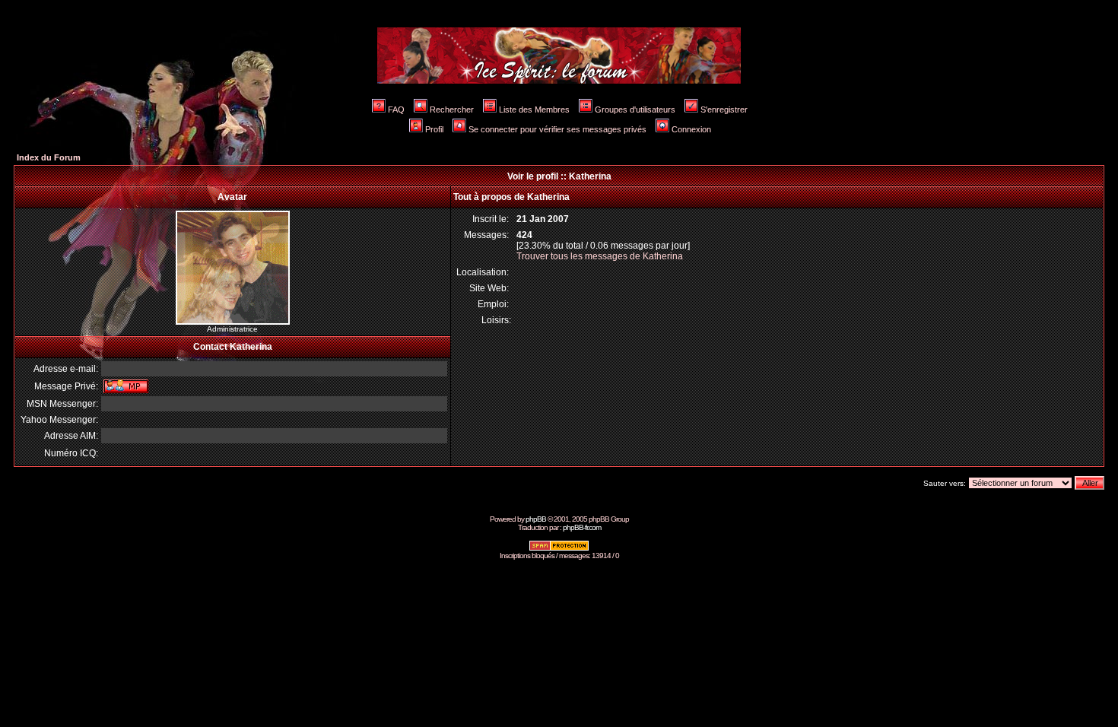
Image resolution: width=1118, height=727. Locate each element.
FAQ (396, 109)
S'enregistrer (724, 109)
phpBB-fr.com (582, 527)
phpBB (536, 519)
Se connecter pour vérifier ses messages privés (557, 129)
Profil (434, 129)
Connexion (691, 129)
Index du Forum (49, 157)
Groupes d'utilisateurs (635, 109)
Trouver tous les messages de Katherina (599, 256)
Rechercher (452, 109)
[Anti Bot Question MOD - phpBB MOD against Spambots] (559, 548)
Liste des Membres (534, 109)
